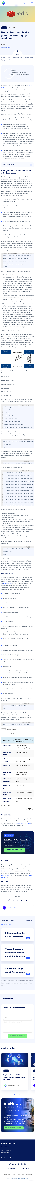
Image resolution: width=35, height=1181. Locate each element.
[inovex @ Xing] (16, 1164)
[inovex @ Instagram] (19, 1164)
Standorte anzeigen (7, 1158)
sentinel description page (23, 823)
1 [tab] (14, 1094)
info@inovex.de (5, 875)
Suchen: (13, 734)
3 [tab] (19, 1094)
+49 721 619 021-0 (6, 1150)
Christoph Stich (6, 47)
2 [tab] (17, 1094)
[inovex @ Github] (10, 1164)
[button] (13, 740)
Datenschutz (29, 1174)
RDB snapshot (7, 583)
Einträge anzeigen (12, 730)
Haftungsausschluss (18, 1174)
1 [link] (29, 810)
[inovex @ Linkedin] (13, 1164)
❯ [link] (32, 810)
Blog (9, 57)
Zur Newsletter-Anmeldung (13, 1128)
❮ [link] (26, 810)
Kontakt (28, 3)
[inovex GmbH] (5, 4)
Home (3, 57)
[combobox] (3, 729)
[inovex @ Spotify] (25, 1164)
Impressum (7, 1174)
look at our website (7, 871)
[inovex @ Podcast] (22, 1164)
